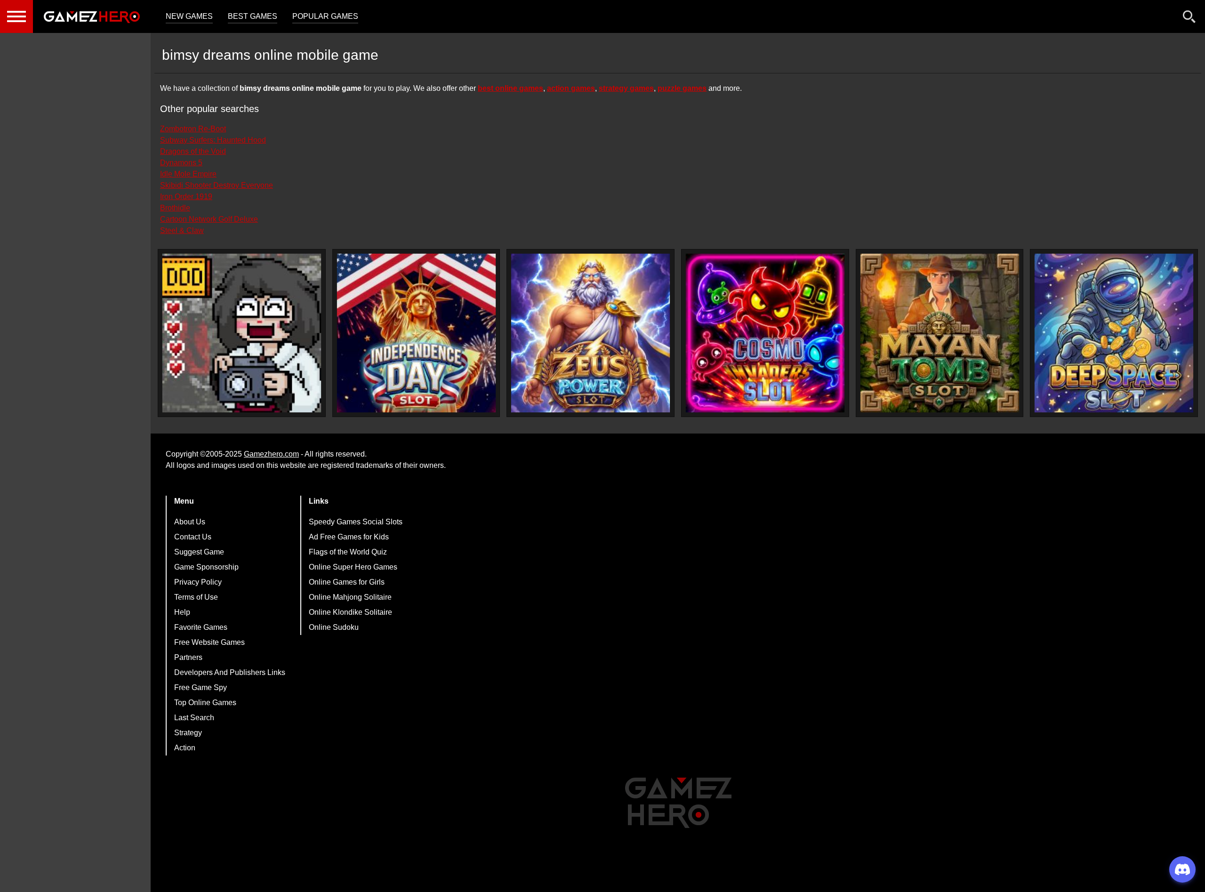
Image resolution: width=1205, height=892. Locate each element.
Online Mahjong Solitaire (350, 597)
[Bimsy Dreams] (241, 333)
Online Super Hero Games (353, 567)
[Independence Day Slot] (416, 333)
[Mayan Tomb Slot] (939, 333)
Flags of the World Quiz (348, 552)
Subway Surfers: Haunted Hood (213, 140)
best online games (510, 88)
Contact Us (192, 537)
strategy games (626, 88)
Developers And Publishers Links (229, 672)
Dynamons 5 (181, 163)
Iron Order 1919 (186, 197)
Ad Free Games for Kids (349, 537)
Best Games (252, 16)
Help (182, 612)
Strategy (188, 733)
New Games (189, 16)
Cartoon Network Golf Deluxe (209, 219)
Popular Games (325, 16)
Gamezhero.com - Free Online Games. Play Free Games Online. (92, 16)
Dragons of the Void (193, 151)
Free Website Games (209, 642)
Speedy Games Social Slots (355, 522)
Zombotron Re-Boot (193, 129)
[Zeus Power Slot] (590, 333)
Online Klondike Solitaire (350, 612)
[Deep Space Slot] (1113, 333)
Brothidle (175, 208)
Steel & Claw (182, 230)
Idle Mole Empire (188, 174)
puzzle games (682, 88)
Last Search (194, 718)
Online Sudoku (334, 627)
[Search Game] (1189, 18)
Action (184, 748)
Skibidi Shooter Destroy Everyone (216, 185)
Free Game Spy (200, 687)
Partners (188, 657)
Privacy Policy (198, 582)
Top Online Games (205, 703)
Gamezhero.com (271, 454)
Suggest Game (199, 552)
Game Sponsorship (206, 567)
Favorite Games (200, 627)
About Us (189, 522)
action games (571, 88)
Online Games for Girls (347, 582)
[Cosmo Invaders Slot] (765, 333)
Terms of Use (196, 597)
